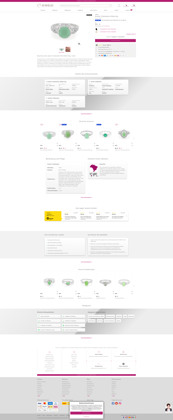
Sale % (105, 10)
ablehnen (90, 408)
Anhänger (39, 383)
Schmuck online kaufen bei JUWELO (96, 316)
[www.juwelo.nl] (127, 417)
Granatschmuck (65, 394)
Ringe (125, 316)
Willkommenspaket (49, 358)
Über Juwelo (74, 354)
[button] (119, 6)
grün (90, 93)
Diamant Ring (90, 390)
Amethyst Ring (90, 383)
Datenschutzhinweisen (85, 410)
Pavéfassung (62, 106)
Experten (74, 358)
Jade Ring (89, 394)
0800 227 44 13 (103, 368)
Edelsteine (55, 10)
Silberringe (99, 321)
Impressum (62, 415)
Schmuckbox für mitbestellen (108, 29)
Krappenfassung (119, 89)
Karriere (39, 415)
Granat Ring (89, 392)
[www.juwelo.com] (132, 417)
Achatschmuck (65, 381)
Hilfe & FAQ (49, 369)
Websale (118, 321)
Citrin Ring (89, 388)
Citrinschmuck (65, 390)
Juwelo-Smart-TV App (49, 365)
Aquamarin (114, 386)
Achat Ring (89, 381)
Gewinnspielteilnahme (49, 361)
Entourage (48, 93)
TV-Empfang (49, 363)
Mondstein (114, 394)
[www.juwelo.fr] (124, 417)
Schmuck (43, 10)
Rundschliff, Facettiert (107, 89)
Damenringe (131, 316)
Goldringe (39, 394)
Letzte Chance (93, 10)
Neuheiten (80, 10)
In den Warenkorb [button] (115, 40)
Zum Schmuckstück (86, 114)
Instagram (120, 403)
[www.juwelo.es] (130, 417)
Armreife (39, 388)
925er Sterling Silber (64, 89)
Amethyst (114, 383)
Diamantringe (40, 392)
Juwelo (61, 93)
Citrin (113, 390)
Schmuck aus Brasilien (109, 321)
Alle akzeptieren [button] (86, 413)
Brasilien (104, 93)
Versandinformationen (49, 367)
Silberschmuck (92, 321)
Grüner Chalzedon (106, 85)
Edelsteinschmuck (110, 316)
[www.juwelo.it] (135, 417)
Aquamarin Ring (90, 386)
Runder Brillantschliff (51, 106)
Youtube (116, 403)
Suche (110, 5)
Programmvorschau (74, 363)
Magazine (74, 361)
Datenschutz (49, 415)
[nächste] (133, 138)
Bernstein (114, 388)
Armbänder (39, 386)
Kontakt (68, 415)
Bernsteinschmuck (66, 388)
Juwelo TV (128, 10)
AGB (43, 415)
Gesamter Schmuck (41, 381)
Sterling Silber (49, 89)
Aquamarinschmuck (66, 386)
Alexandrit (114, 381)
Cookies (56, 415)
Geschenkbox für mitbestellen (108, 31)
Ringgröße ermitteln (49, 371)
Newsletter (74, 365)
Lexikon (116, 10)
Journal (73, 367)
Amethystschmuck (66, 383)
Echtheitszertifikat (49, 356)
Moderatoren (74, 356)
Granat (113, 392)
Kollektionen (68, 10)
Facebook (113, 403)
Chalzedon (91, 85)
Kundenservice (49, 354)
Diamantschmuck (66, 392)
